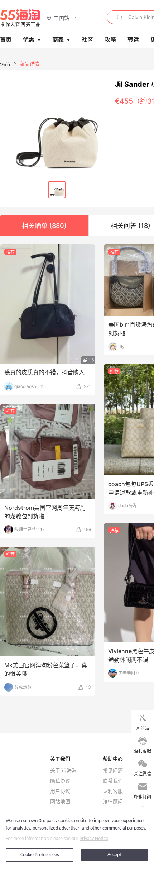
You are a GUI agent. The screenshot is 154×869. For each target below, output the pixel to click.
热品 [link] (5, 64)
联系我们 (113, 781)
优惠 (28, 39)
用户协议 (60, 791)
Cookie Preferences (39, 855)
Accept (114, 855)
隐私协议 (60, 781)
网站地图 (60, 801)
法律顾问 (113, 801)
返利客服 (113, 791)
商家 (58, 39)
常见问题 (113, 770)
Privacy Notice (94, 838)
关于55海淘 (63, 770)
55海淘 (20, 18)
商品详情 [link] (29, 64)
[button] (61, 18)
